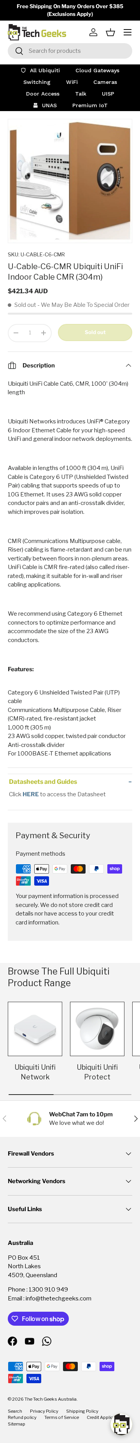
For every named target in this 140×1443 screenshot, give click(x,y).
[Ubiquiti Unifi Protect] (97, 1029)
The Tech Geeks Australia (50, 1399)
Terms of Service (61, 1417)
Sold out (95, 332)
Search (15, 1411)
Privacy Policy (44, 1411)
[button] (110, 32)
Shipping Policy (82, 1411)
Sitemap (16, 1424)
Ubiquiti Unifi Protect (97, 1072)
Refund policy (22, 1417)
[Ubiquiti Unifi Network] (35, 1029)
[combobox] (70, 51)
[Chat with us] (121, 1424)
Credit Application (105, 1417)
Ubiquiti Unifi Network (35, 1072)
